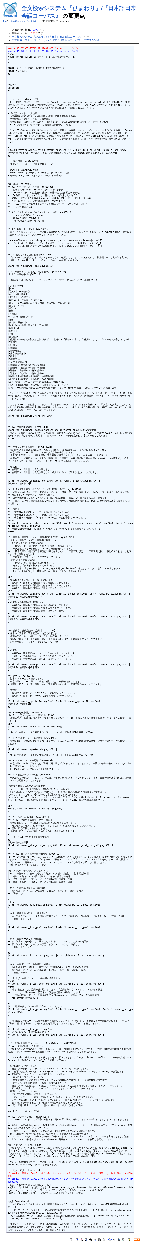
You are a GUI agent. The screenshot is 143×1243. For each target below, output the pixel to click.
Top (5, 21)
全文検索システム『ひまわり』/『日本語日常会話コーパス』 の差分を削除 (55, 40)
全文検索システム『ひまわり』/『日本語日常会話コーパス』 (47, 36)
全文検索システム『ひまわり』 (23, 21)
